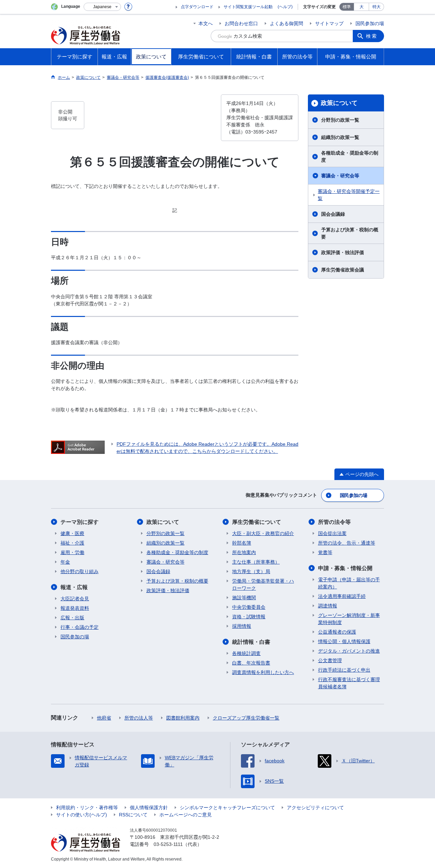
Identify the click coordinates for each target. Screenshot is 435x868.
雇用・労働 (72, 552)
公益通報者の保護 (337, 632)
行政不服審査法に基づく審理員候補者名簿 (349, 683)
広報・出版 (72, 617)
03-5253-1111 (168, 844)
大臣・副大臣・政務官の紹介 (263, 533)
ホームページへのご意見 (185, 814)
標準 (347, 6)
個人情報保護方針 (149, 807)
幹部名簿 (241, 543)
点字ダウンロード (197, 6)
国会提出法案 (332, 533)
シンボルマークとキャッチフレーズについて (227, 807)
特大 (376, 6)
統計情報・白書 (251, 642)
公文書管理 (330, 660)
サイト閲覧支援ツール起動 (248, 6)
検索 (372, 36)
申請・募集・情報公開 (345, 568)
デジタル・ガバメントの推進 (349, 651)
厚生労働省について (256, 522)
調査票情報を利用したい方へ (263, 672)
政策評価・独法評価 (342, 252)
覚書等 (325, 552)
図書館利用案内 (182, 718)
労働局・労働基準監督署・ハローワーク (263, 584)
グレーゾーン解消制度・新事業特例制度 (349, 619)
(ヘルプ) (285, 6)
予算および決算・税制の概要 (349, 233)
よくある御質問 (286, 23)
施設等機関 (244, 597)
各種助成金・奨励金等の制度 (349, 156)
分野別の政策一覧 (340, 120)
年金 (65, 562)
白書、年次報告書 (251, 663)
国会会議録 (333, 214)
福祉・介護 (72, 543)
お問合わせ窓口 (241, 23)
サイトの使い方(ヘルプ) (81, 814)
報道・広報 (74, 587)
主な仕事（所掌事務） (256, 562)
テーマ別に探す (79, 522)
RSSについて (133, 814)
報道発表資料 (74, 608)
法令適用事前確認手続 (342, 596)
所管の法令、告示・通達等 (346, 543)
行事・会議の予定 (79, 627)
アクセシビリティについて (315, 807)
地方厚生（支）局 (251, 571)
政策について (339, 103)
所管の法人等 (138, 718)
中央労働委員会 (248, 607)
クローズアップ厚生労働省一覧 (246, 718)
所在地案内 (244, 552)
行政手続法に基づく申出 (344, 670)
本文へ (205, 23)
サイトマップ (329, 23)
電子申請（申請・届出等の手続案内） (349, 583)
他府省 (104, 718)
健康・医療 (72, 533)
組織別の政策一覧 (340, 137)
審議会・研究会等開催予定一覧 (349, 195)
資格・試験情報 (248, 616)
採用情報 (241, 626)
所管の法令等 (334, 522)
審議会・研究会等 (340, 175)
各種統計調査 (246, 653)
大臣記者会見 (74, 598)
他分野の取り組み (79, 571)
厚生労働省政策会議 (342, 269)
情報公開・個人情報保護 (344, 641)
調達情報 (327, 605)
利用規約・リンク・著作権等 (87, 807)
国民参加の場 (369, 23)
